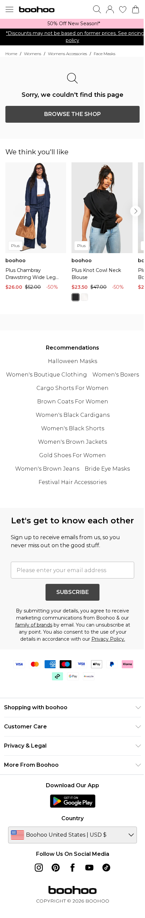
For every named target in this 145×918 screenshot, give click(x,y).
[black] (75, 297)
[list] (72, 23)
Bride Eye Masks (107, 469)
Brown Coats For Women (72, 401)
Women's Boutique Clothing (46, 374)
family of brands (33, 625)
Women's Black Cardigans (73, 415)
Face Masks (104, 53)
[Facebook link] (72, 868)
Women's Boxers (115, 374)
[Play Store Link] (72, 801)
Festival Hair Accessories (72, 482)
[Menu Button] (9, 9)
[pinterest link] (56, 868)
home (11, 53)
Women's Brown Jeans (47, 469)
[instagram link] (39, 868)
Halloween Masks (72, 361)
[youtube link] (89, 868)
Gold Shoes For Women (72, 455)
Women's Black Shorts (72, 428)
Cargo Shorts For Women (72, 388)
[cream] (84, 297)
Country (72, 818)
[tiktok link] (106, 868)
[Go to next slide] (135, 211)
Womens (32, 53)
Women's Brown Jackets (72, 442)
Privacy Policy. (108, 639)
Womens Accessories (67, 53)
